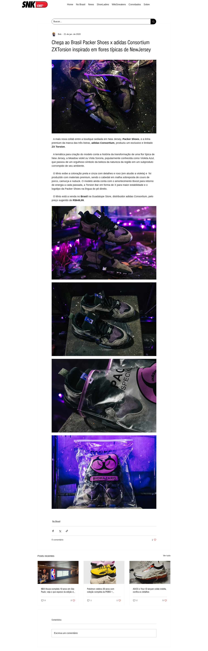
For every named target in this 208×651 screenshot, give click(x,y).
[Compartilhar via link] (67, 531)
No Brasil (56, 521)
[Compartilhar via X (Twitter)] (60, 531)
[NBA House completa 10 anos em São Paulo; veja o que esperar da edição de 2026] (58, 572)
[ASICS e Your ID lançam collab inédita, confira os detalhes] (149, 572)
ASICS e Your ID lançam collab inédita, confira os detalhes (149, 590)
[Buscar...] (153, 21)
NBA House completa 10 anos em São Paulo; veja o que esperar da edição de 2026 (58, 590)
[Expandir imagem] (104, 96)
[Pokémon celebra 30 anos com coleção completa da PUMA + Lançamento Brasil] (104, 572)
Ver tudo (167, 555)
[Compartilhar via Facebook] (53, 531)
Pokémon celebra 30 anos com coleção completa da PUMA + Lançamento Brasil (100, 590)
